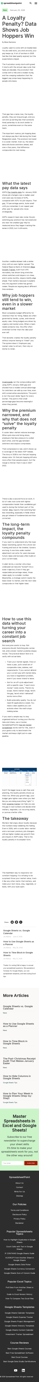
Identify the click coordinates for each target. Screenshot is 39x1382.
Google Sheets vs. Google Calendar (18, 1007)
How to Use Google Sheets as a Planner (18, 1024)
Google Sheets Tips (10, 1083)
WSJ (11, 510)
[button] (36, 3)
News (5, 10)
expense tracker (13, 804)
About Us (19, 1183)
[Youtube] (15, 1370)
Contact (19, 1187)
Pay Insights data (14, 192)
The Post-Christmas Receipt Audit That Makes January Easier (19, 1061)
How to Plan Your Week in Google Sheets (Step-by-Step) (18, 1096)
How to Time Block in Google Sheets (15, 1042)
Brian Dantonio (10, 42)
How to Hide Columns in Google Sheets (17, 1077)
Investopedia (7, 382)
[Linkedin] (23, 1370)
